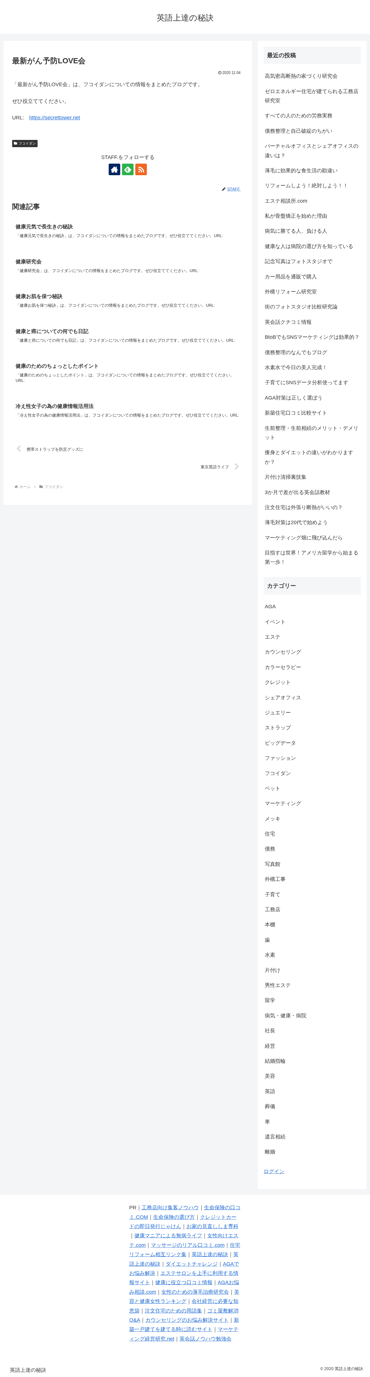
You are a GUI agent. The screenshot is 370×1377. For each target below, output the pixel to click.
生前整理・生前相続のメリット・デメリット (311, 432)
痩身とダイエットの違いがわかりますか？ (309, 457)
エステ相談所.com (286, 201)
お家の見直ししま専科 (212, 1226)
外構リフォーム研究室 (291, 292)
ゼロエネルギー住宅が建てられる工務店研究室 (311, 95)
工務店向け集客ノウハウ (170, 1207)
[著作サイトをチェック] (114, 169)
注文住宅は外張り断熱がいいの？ (304, 507)
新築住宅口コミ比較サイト (296, 413)
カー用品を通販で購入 (291, 277)
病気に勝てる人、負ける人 (296, 231)
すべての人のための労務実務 (298, 116)
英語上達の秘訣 (210, 1254)
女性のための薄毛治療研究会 (195, 1292)
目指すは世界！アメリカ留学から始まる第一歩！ (311, 557)
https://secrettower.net (54, 118)
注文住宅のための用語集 (173, 1311)
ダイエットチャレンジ (192, 1264)
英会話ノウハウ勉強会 (206, 1339)
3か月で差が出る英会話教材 (297, 492)
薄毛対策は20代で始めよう (296, 522)
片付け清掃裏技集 (285, 477)
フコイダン (27, 143)
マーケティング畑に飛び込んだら (304, 538)
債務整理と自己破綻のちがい (298, 131)
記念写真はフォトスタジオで (298, 261)
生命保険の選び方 (174, 1217)
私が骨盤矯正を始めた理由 (296, 216)
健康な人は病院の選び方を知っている (309, 246)
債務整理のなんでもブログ (296, 352)
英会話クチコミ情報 (288, 322)
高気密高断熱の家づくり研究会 (301, 76)
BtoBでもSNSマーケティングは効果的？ (312, 337)
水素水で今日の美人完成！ (296, 367)
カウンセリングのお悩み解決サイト (187, 1320)
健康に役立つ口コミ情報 (183, 1282)
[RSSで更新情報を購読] (141, 169)
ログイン (274, 1171)
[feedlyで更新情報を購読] (128, 169)
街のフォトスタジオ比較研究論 (301, 307)
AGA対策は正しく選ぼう (294, 398)
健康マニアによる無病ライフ (168, 1236)
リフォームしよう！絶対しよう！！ (306, 185)
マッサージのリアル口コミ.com (188, 1245)
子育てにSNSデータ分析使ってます (306, 382)
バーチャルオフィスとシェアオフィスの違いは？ (311, 150)
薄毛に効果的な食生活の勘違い (301, 170)
